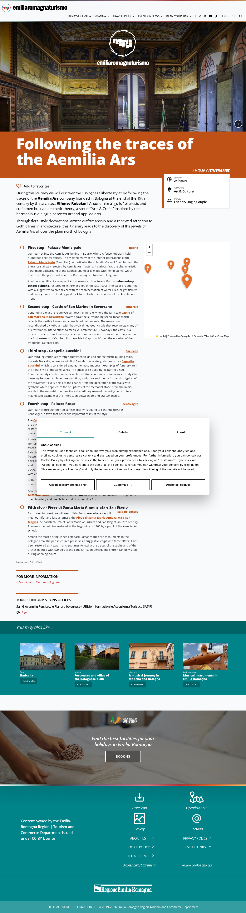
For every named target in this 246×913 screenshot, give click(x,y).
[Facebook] (195, 16)
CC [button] (238, 124)
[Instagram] (200, 16)
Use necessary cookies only (67, 484)
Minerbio (131, 307)
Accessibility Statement (139, 865)
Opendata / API (196, 808)
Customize (121, 484)
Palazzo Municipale (41, 262)
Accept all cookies (178, 484)
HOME (200, 170)
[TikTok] (216, 16)
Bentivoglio (130, 404)
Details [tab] (123, 432)
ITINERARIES (219, 170)
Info (24, 612)
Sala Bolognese (127, 511)
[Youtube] (211, 16)
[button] (234, 16)
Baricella (132, 351)
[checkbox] (32, 186)
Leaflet (162, 336)
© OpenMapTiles (200, 336)
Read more (29, 680)
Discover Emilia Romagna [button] (87, 16)
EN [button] (224, 16)
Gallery (139, 829)
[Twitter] (205, 16)
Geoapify (185, 336)
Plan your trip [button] (177, 16)
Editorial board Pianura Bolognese (38, 582)
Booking (123, 756)
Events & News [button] (149, 16)
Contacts (196, 829)
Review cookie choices (196, 865)
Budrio (133, 248)
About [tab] (180, 432)
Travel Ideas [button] (122, 16)
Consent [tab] (65, 432)
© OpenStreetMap (219, 336)
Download (139, 808)
